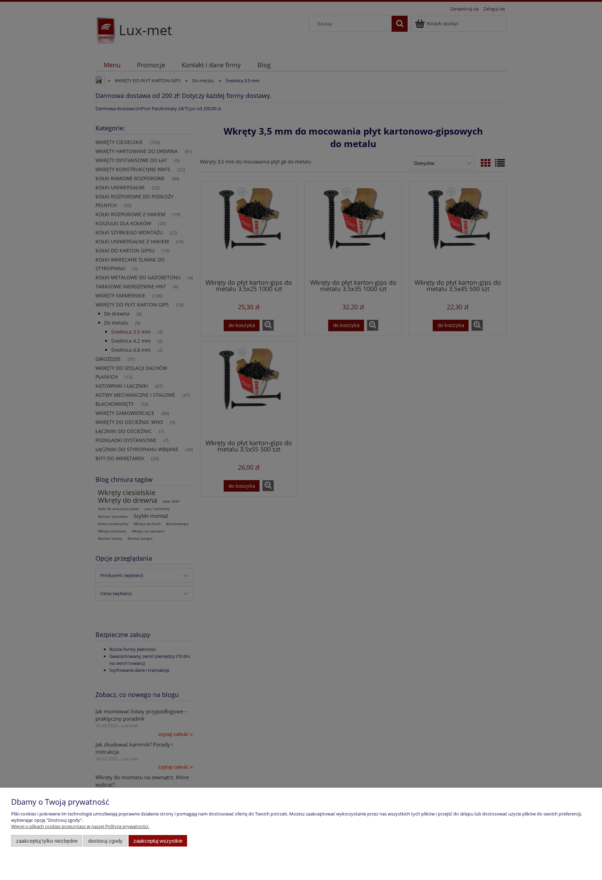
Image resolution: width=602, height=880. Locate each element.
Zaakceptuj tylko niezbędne (47, 841)
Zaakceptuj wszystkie (158, 841)
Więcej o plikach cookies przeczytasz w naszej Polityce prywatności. (80, 826)
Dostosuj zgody (105, 841)
